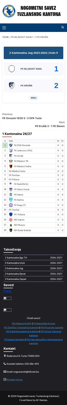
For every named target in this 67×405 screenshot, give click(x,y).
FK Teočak (14, 209)
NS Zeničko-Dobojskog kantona (21, 327)
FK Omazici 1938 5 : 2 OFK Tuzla (22, 116)
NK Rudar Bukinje (22, 230)
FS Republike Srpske (44, 323)
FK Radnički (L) (21, 184)
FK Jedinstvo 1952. (23, 150)
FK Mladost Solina (22, 166)
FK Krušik (18, 155)
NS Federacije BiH (22, 323)
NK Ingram (19, 219)
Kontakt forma (15, 379)
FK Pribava (14, 179)
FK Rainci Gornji (21, 189)
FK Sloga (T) (20, 205)
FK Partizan (14, 175)
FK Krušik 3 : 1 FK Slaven (50, 124)
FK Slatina (19, 199)
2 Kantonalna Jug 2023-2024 (28, 52)
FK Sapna (18, 194)
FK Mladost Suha (17, 171)
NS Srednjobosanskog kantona (22, 331)
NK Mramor (19, 225)
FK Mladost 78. (21, 161)
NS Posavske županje (52, 327)
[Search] (63, 27)
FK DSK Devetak (22, 145)
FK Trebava (19, 214)
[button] (5, 27)
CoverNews (25, 399)
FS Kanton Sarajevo (14, 339)
